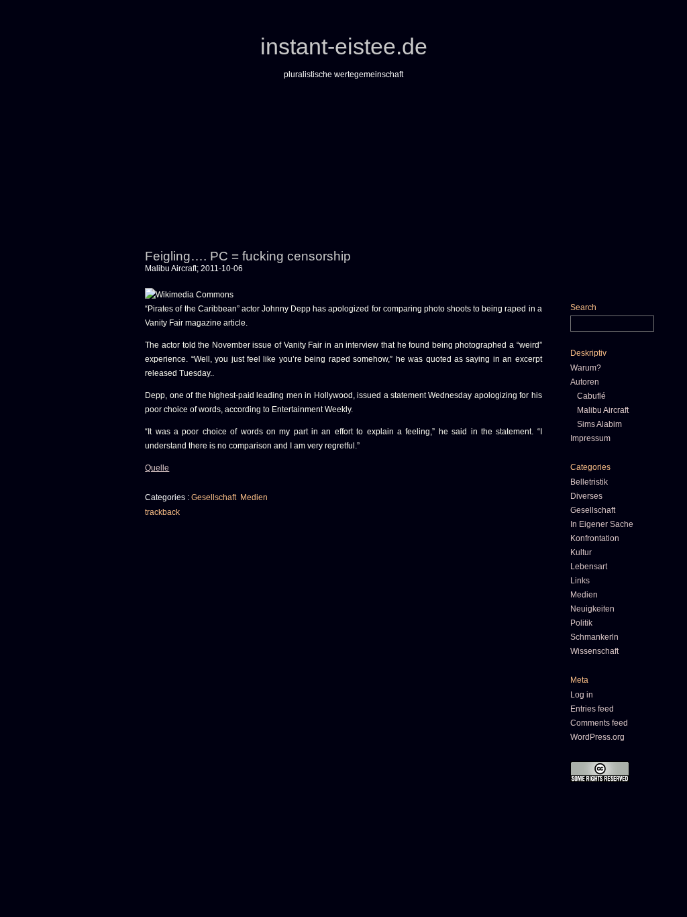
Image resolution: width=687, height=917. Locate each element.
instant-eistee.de (343, 46)
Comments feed (599, 723)
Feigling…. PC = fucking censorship (248, 256)
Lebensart (588, 566)
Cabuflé (591, 396)
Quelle (157, 468)
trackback (162, 512)
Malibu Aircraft (603, 410)
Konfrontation (594, 538)
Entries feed (592, 709)
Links (580, 580)
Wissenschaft (594, 651)
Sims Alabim (599, 424)
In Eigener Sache (601, 524)
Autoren (584, 382)
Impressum (590, 438)
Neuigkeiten (592, 609)
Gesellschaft (213, 497)
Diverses (586, 496)
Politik (581, 623)
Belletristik (589, 482)
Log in (581, 694)
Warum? (585, 368)
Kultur (581, 552)
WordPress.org (597, 737)
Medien (254, 497)
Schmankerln (594, 637)
